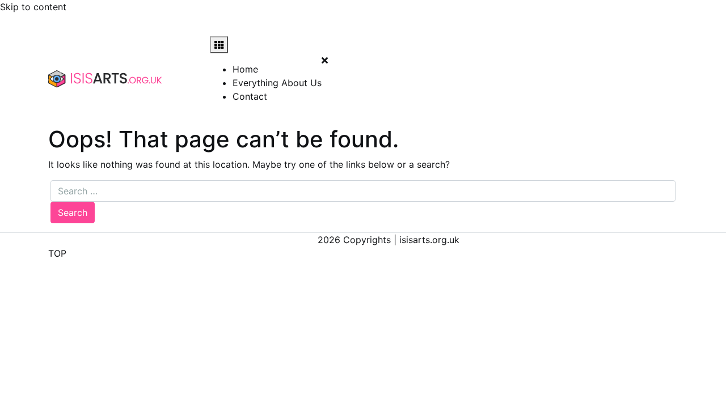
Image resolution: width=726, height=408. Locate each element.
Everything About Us (277, 82)
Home (245, 69)
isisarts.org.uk (429, 239)
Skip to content (33, 6)
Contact (250, 96)
